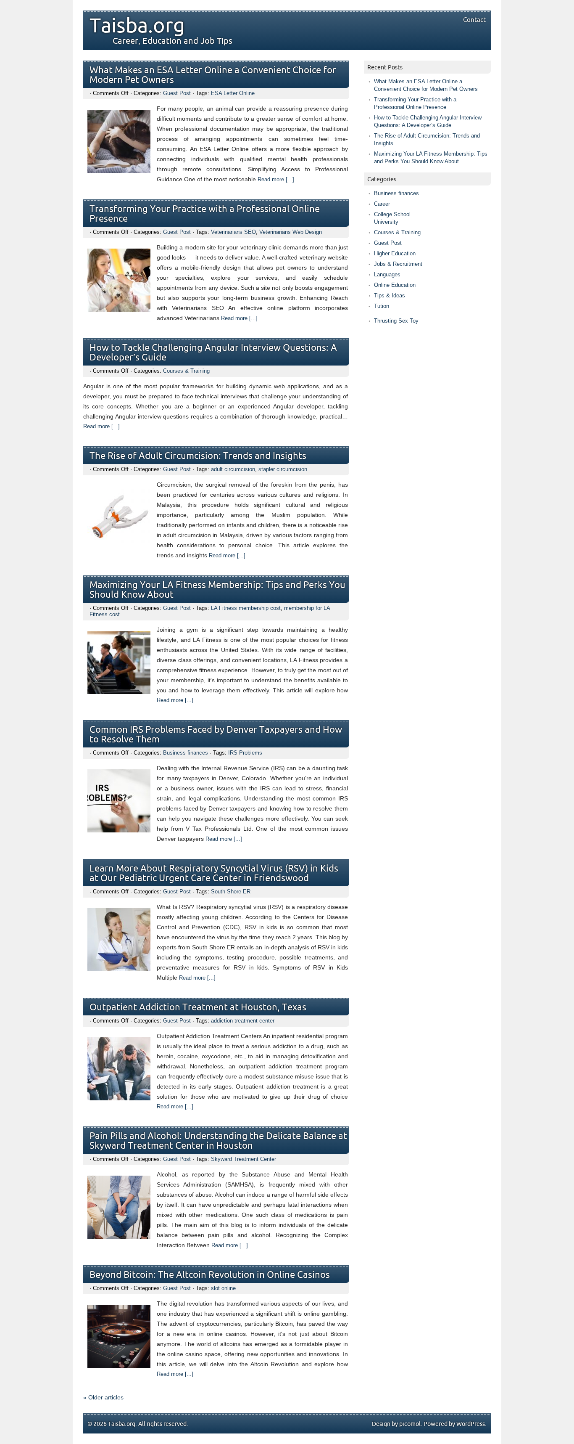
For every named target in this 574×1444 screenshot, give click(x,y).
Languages (387, 274)
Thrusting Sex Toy (396, 321)
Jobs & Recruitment (398, 264)
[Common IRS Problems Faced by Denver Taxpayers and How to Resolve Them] (118, 830)
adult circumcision (233, 469)
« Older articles (103, 1397)
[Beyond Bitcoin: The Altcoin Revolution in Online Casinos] (118, 1365)
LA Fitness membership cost (246, 608)
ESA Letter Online (233, 93)
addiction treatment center (242, 1020)
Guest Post (177, 93)
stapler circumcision (282, 469)
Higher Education (395, 253)
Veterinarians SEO (233, 232)
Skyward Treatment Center (243, 1159)
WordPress (470, 1424)
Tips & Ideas (389, 295)
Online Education (395, 285)
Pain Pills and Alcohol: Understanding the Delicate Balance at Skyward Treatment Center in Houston (218, 1141)
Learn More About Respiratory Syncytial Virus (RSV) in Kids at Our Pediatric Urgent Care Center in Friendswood (214, 873)
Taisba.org (137, 26)
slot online (223, 1288)
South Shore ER (230, 891)
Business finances (185, 753)
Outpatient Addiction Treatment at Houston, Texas (198, 1007)
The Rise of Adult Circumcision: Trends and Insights (198, 456)
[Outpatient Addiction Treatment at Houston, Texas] (118, 1098)
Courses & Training (186, 371)
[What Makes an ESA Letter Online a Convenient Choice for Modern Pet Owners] (118, 170)
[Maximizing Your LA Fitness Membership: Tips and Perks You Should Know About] (118, 692)
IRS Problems (245, 753)
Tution (381, 306)
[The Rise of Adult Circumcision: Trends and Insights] (118, 546)
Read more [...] (276, 180)
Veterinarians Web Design (290, 232)
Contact (474, 19)
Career (382, 204)
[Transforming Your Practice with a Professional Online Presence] (118, 309)
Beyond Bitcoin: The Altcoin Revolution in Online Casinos (210, 1275)
